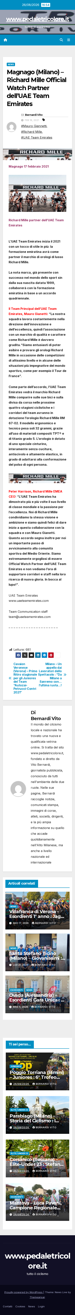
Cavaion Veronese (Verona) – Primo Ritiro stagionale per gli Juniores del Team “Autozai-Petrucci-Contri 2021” (25, 678)
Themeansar (37, 1297)
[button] (61, 40)
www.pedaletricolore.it (37, 19)
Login (41, 1306)
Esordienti (16, 990)
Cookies (20, 1306)
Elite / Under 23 (19, 1110)
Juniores (16, 1066)
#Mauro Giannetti (34, 126)
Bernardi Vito (34, 115)
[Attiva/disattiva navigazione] (68, 40)
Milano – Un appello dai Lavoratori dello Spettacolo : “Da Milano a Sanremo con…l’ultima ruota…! (50, 674)
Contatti (7, 1306)
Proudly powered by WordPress (23, 1292)
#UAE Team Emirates (36, 137)
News (11, 64)
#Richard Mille (31, 132)
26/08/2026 (21, 1083)
